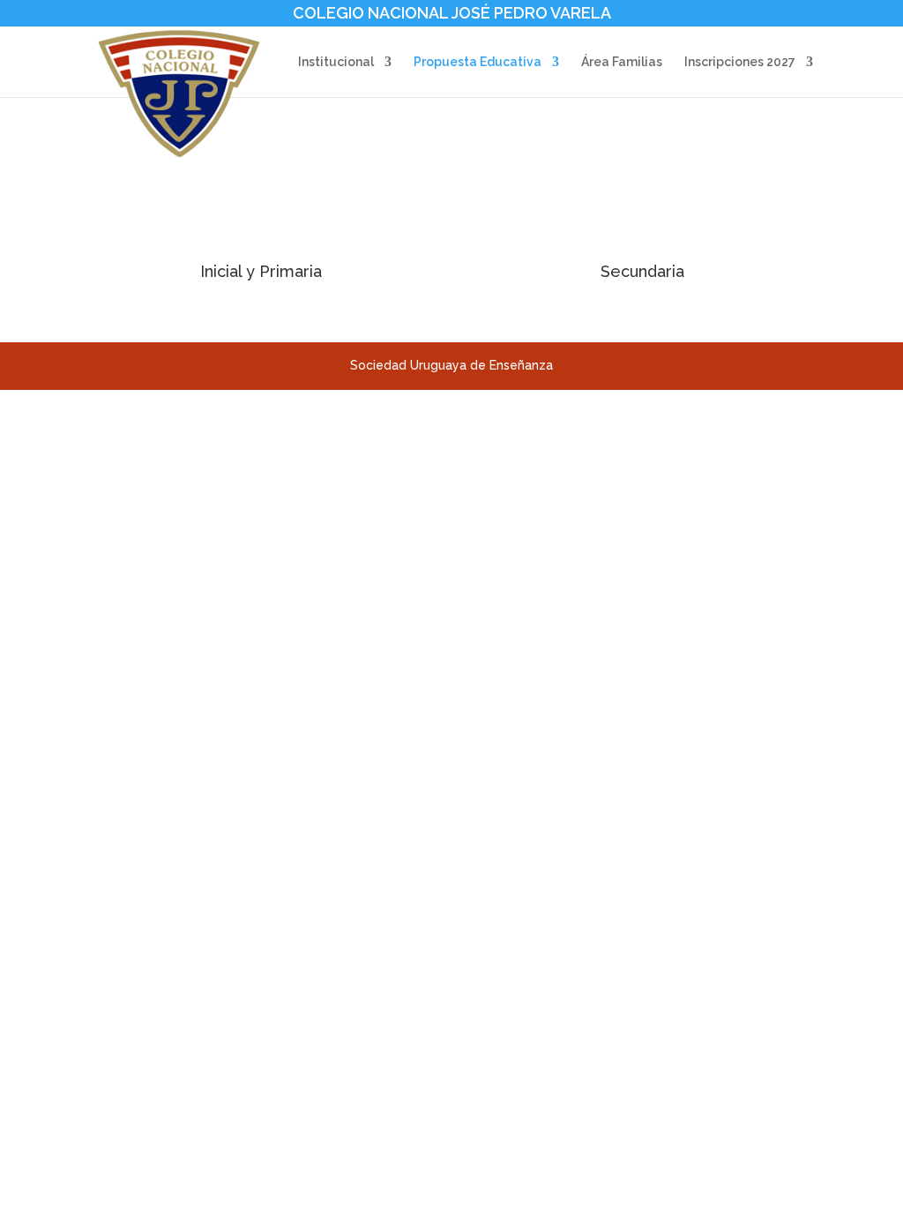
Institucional (336, 62)
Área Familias (621, 62)
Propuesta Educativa (477, 62)
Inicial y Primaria (261, 271)
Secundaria (642, 271)
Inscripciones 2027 (739, 62)
